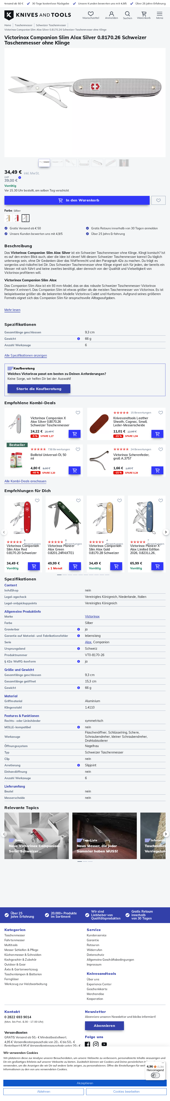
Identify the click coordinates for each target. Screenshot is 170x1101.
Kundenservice (96, 935)
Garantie (93, 940)
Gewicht (10, 338)
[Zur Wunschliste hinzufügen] (158, 200)
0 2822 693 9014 (17, 1017)
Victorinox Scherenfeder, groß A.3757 (131, 456)
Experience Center (99, 984)
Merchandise (95, 994)
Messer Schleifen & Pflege (21, 950)
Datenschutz (95, 954)
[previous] (11, 532)
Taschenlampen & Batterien (23, 974)
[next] (158, 532)
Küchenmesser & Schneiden (22, 954)
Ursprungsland (14, 648)
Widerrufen (94, 950)
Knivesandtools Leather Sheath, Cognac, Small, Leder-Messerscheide (130, 421)
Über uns (93, 979)
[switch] (155, 1075)
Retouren (93, 945)
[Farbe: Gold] (8, 218)
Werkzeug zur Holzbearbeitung (25, 984)
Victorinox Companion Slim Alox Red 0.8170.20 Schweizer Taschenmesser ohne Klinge (23, 549)
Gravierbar (11, 629)
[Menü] (163, 1063)
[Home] (37, 13)
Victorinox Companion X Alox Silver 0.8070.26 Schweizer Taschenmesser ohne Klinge (50, 421)
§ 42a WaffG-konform (20, 661)
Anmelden (111, 17)
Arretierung (12, 765)
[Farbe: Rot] (17, 218)
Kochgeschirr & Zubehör (20, 959)
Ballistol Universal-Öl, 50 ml (48, 456)
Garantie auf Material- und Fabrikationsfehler (36, 635)
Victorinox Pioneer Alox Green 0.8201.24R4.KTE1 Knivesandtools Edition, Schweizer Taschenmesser (61, 549)
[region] (85, 108)
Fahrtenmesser (14, 940)
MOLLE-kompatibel (17, 727)
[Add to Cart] (75, 434)
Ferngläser (11, 979)
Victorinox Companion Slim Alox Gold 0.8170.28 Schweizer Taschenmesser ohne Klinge (105, 549)
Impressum (94, 964)
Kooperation (95, 999)
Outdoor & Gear (15, 964)
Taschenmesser (23, 25)
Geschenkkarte (97, 989)
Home (7, 25)
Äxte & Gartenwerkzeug (21, 969)
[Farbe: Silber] (25, 218)
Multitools (10, 945)
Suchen (127, 18)
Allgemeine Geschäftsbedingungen (110, 959)
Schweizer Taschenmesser (51, 25)
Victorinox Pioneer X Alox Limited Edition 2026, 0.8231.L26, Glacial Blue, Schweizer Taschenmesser (145, 549)
